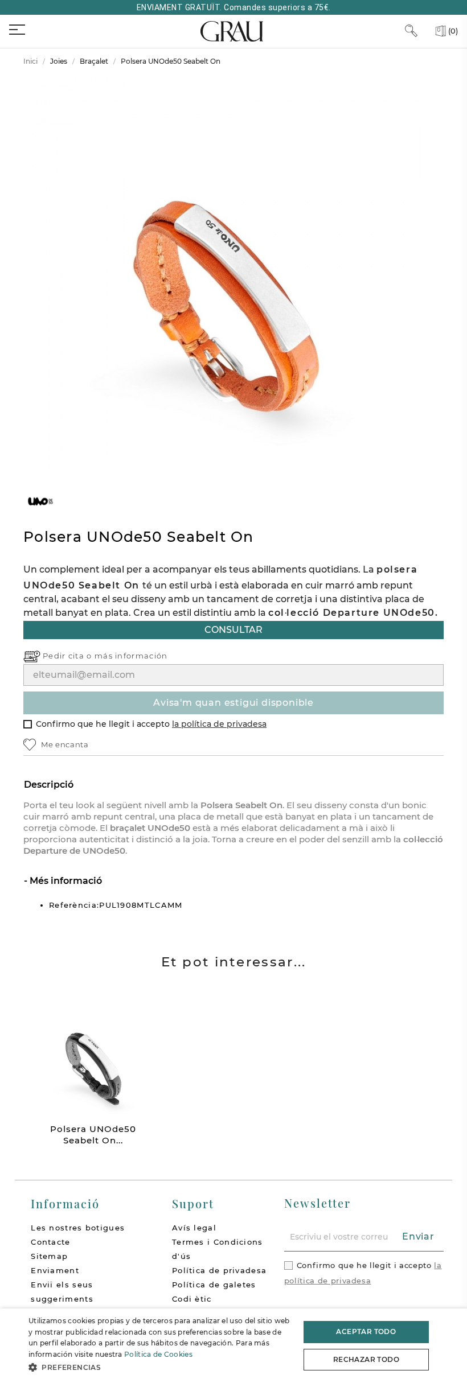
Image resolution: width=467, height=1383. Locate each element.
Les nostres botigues (78, 1227)
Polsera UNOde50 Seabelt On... (93, 1134)
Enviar (418, 1236)
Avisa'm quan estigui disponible (233, 702)
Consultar (233, 629)
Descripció (48, 784)
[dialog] (233, 1345)
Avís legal (194, 1227)
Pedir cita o (69, 655)
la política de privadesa (219, 724)
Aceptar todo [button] (366, 1331)
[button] (160, 1367)
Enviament (55, 1270)
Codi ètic (192, 1298)
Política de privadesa (219, 1270)
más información (131, 655)
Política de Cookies (158, 1354)
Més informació (64, 880)
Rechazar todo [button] (366, 1359)
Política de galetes (214, 1284)
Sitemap (49, 1256)
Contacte (50, 1241)
